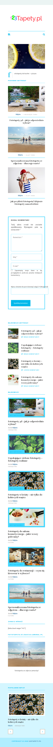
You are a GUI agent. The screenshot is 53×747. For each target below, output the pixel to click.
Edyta (18, 114)
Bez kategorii (16, 415)
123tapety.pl (35, 741)
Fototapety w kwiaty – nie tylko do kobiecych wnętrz (32, 364)
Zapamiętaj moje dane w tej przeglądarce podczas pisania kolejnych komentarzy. (26, 272)
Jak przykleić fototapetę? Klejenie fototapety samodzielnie (27, 202)
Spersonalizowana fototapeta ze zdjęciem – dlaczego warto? (26, 162)
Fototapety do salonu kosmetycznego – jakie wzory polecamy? (32, 380)
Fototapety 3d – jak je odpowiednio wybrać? (26, 121)
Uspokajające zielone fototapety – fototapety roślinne (32, 348)
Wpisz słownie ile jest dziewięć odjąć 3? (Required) (29, 287)
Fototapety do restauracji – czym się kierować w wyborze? (26, 572)
